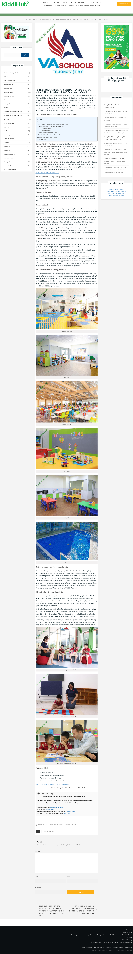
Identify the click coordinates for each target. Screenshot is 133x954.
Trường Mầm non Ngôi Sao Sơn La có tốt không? (115, 119)
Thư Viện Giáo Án (99, 947)
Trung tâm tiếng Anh (9, 154)
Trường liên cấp (8, 158)
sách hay (6, 119)
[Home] (26, 19)
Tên (36, 876)
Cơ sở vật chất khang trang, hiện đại (48, 132)
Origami (6, 107)
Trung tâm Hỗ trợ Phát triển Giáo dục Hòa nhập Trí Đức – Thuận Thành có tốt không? (115, 152)
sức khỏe (6, 127)
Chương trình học (46, 130)
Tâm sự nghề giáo (9, 134)
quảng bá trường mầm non (116, 195)
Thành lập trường (9, 138)
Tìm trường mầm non (77, 935)
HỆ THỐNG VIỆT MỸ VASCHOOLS (47, 173)
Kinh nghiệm (7, 103)
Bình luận (37, 851)
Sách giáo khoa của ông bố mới (13, 111)
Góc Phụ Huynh (8, 92)
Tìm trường (124, 4)
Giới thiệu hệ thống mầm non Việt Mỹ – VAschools (53, 124)
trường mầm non (70, 825)
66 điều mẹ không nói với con (12, 73)
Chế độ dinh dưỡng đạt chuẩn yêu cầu (49, 135)
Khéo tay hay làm (9, 96)
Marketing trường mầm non (55, 5)
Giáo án (6, 76)
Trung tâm (7, 146)
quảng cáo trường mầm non (116, 193)
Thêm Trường (71, 811)
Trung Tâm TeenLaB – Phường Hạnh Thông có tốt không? (115, 106)
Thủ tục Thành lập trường (110, 942)
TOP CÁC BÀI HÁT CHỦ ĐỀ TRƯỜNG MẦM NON (52, 784)
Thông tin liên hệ (43, 139)
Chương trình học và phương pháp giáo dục (51, 126)
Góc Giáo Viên (8, 88)
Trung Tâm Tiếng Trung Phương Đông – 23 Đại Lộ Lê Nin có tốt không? (115, 138)
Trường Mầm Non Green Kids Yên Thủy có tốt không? (115, 112)
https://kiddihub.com (56, 807)
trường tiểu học (8, 165)
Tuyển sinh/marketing (10, 169)
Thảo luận (7, 142)
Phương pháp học (46, 128)
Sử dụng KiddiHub (9, 123)
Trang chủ (46, 2)
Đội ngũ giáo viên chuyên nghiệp (47, 137)
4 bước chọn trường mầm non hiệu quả (84, 5)
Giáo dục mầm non (9, 80)
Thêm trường (50, 809)
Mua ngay (67, 813)
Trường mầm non (9, 162)
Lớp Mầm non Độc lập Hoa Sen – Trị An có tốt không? (115, 144)
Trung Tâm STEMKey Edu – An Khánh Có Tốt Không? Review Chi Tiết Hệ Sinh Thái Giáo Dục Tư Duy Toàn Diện (115, 170)
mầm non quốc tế (57, 825)
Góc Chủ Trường (77, 2)
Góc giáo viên (94, 2)
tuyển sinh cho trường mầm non (116, 191)
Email (69, 876)
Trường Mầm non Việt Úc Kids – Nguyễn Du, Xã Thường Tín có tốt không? (116, 132)
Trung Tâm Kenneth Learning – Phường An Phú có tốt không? (115, 125)
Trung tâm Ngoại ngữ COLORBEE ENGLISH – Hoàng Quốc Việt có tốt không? (114, 161)
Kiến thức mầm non (9, 100)
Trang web (38, 887)
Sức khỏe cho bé (8, 131)
